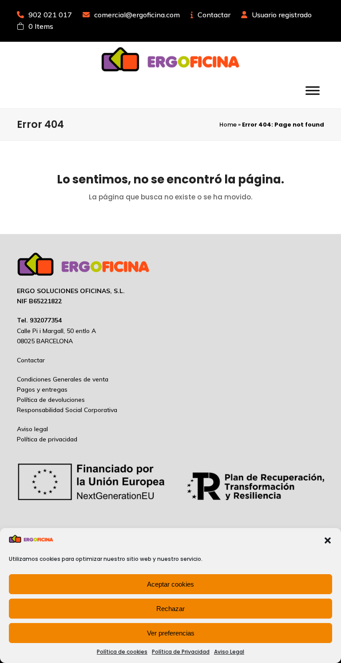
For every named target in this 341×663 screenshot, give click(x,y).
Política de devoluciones (51, 400)
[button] (327, 540)
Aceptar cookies (170, 584)
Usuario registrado (282, 14)
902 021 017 (50, 14)
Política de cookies (122, 651)
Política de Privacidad (181, 651)
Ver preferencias (170, 633)
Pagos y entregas (42, 389)
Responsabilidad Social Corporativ (65, 410)
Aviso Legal (229, 651)
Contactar (214, 14)
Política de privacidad (47, 439)
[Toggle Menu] (312, 90)
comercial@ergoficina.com (137, 14)
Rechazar (170, 608)
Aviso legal (32, 429)
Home (228, 124)
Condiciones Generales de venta (62, 379)
